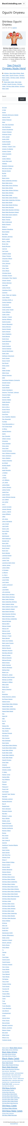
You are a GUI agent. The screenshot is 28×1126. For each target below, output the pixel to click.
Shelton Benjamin (7, 869)
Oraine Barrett (6, 767)
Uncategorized (6, 1013)
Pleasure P (5, 787)
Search (4, 96)
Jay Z (3, 504)
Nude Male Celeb (7, 752)
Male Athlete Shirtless (8, 597)
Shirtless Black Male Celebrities (11, 891)
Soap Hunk (5, 928)
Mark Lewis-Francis (7, 643)
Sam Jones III (6, 840)
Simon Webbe (6, 920)
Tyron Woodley (6, 1006)
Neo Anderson (6, 728)
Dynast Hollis (6, 397)
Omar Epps (5, 762)
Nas (3, 714)
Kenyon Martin (6, 546)
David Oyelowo (6, 346)
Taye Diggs (5, 957)
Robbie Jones (6, 821)
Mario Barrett (6, 638)
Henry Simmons (6, 455)
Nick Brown (5, 735)
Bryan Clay (5, 244)
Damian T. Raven (7, 317)
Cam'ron (4, 249)
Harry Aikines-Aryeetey (9, 453)
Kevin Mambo (6, 553)
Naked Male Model (7, 711)
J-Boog (4, 477)
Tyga (3, 1001)
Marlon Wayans (6, 648)
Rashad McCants (7, 801)
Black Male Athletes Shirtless (9, 1056)
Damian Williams (7, 319)
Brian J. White (6, 241)
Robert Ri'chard (6, 823)
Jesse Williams (6, 514)
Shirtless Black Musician (9, 899)
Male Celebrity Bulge (8, 604)
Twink (4, 998)
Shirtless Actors (6, 874)
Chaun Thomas (6, 256)
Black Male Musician (8, 207)
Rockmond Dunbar (7, 825)
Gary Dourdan (6, 436)
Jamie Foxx (5, 492)
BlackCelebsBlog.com (12, 4)
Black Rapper (13, 1071)
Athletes (6, 73)
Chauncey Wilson (7, 258)
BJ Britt (4, 175)
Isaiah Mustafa (6, 470)
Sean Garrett (6, 852)
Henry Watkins (6, 458)
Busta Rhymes (6, 246)
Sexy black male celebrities (8, 1085)
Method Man (5, 670)
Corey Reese (5, 297)
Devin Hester (6, 358)
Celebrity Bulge (6, 253)
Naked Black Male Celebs (17, 1080)
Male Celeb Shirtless (8, 599)
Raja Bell (4, 796)
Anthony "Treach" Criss (9, 146)
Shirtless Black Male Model (10, 894)
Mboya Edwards (7, 658)
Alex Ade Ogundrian (8, 124)
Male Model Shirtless (8, 611)
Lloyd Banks (5, 577)
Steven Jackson (6, 942)
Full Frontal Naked (19, 1073)
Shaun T (4, 860)
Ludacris (4, 587)
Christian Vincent (7, 275)
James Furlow (6, 490)
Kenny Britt (5, 543)
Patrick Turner (6, 774)
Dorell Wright (5, 387)
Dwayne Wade (6, 395)
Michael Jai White (7, 679)
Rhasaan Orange (7, 811)
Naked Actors (6, 701)
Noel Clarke (5, 743)
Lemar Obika (6, 567)
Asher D (4, 156)
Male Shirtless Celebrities (9, 619)
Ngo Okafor (5, 731)
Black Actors (5, 178)
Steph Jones (5, 937)
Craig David (5, 305)
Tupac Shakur (6, 996)
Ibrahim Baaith (6, 465)
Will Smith (5, 1032)
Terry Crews (5, 967)
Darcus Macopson (7, 324)
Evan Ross (5, 414)
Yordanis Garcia (6, 1040)
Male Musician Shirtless (9, 614)
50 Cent (4, 107)
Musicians (5, 694)
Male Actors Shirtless (8, 594)
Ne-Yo (4, 721)
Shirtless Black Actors (8, 877)
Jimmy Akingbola (7, 521)
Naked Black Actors (6, 1080)
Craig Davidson (6, 307)
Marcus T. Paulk (6, 636)
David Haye (5, 339)
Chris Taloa (5, 268)
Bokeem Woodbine (7, 229)
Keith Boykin (5, 536)
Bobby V (4, 227)
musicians (15, 1078)
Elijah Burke (5, 404)
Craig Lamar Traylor (7, 309)
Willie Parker (5, 1035)
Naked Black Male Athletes (10, 704)
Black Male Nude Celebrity (9, 214)
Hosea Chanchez (7, 460)
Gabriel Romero (6, 431)
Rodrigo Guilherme (7, 828)
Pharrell (4, 782)
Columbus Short (6, 290)
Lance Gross (5, 558)
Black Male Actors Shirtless (10, 185)
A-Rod (4, 110)
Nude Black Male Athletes (9, 745)
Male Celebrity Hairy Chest (10, 606)
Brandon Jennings (7, 236)
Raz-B (4, 804)
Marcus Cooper (6, 626)
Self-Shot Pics (6, 855)
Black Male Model (7, 202)
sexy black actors (16, 1084)
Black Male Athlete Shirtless (10, 190)
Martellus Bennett (7, 653)
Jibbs (3, 516)
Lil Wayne (5, 572)
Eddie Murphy (6, 402)
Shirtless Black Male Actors (10, 886)
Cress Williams (6, 312)
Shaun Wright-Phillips (8, 862)
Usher (4, 1015)
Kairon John (5, 528)
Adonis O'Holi (6, 117)
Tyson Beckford (6, 1008)
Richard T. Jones (7, 816)
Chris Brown (5, 261)
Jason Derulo (6, 494)
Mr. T (3, 692)
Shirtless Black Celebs (8, 884)
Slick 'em (4, 925)
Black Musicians (6, 217)
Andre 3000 (5, 139)
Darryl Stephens (6, 334)
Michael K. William (7, 682)
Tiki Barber (5, 979)
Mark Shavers (6, 645)
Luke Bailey (5, 589)
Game (4, 434)
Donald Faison (6, 382)
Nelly (3, 723)
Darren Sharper (6, 329)
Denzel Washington (7, 351)
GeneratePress (14, 1123)
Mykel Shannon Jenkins (9, 696)
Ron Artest (5, 835)
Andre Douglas (6, 141)
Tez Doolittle (5, 972)
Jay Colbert (5, 499)
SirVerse (4, 923)
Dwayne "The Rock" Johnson (10, 392)
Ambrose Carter (6, 134)
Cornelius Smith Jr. (7, 300)
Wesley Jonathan (7, 1028)
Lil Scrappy (5, 570)
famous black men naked (8, 1073)
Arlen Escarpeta (6, 154)
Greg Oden (5, 448)
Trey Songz (5, 991)
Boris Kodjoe (5, 231)
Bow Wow (5, 234)
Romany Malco (6, 830)
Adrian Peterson (6, 120)
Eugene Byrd (5, 412)
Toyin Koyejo (5, 986)
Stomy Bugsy (6, 945)
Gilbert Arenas (6, 438)
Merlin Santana (6, 665)
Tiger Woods (5, 976)
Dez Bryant (5, 363)
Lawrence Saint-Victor (8, 563)
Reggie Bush (5, 806)
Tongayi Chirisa (6, 984)
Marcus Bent (5, 623)
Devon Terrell (6, 361)
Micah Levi (5, 672)
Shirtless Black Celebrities (9, 881)
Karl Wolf (4, 533)
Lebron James (6, 565)
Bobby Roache (6, 224)
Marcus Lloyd (6, 631)
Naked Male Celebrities (9, 709)
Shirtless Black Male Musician (10, 896)
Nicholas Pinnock (7, 733)
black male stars (5, 1071)
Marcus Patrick (6, 633)
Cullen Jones (6, 314)
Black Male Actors (7, 183)
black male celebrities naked (7, 1061)
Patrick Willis (5, 777)
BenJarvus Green (7, 168)
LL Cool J (5, 575)
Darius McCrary (6, 326)
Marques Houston (7, 650)
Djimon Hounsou (7, 375)
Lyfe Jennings (6, 592)
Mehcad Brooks (6, 660)
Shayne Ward (6, 867)
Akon (3, 122)
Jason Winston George (8, 497)
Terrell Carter (6, 959)
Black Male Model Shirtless (10, 205)
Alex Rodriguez (6, 127)
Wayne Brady (6, 1023)
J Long (4, 475)
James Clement (6, 487)
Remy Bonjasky (6, 808)
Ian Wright (5, 463)
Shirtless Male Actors (8, 903)
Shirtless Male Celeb (8, 911)
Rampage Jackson (7, 799)
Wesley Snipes (6, 1030)
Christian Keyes (6, 273)
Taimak (4, 952)
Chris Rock (5, 266)
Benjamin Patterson (7, 166)
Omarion (4, 765)
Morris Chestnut (6, 689)
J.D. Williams (5, 480)
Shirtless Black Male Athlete (9, 1094)
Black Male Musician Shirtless (10, 210)
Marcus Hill (5, 628)
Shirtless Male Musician (9, 918)
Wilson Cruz (5, 1037)
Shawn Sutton (6, 864)
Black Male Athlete (15, 73)
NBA (3, 718)
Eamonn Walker (6, 399)
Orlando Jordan (6, 770)
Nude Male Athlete (7, 750)
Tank (3, 955)
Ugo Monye (5, 1011)
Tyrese (4, 1003)
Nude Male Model (7, 757)
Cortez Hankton (6, 302)
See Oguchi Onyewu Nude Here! (14, 67)
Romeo (4, 833)
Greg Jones (5, 446)
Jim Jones (5, 519)
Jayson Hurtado (6, 507)
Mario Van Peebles (7, 640)
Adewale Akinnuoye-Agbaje (10, 115)
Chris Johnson (6, 263)
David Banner (6, 336)
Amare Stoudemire (7, 129)
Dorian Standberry (7, 390)
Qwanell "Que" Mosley (8, 794)
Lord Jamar (5, 582)
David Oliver (5, 343)
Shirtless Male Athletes (8, 908)
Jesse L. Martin (6, 511)
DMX (3, 378)
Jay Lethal (5, 502)
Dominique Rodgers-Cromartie (11, 380)
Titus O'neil (5, 981)
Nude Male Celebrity (8, 755)
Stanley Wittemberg (8, 935)
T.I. (3, 950)
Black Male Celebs (19, 1061)
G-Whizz (4, 429)
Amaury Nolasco (7, 132)
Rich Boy (4, 813)
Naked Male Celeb (7, 706)
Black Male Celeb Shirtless (10, 197)
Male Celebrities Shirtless (9, 602)
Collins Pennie (6, 287)
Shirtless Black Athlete (8, 879)
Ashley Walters (6, 158)
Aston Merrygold (7, 161)
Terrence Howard (7, 964)
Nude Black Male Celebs (9, 748)
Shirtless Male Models (8, 916)
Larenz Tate (5, 560)
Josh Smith (5, 526)
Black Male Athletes (7, 193)
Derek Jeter (5, 353)
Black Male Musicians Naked (10, 212)
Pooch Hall (5, 789)
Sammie (4, 843)
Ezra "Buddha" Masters (9, 417)
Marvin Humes (6, 655)
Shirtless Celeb (14, 77)
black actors (5, 1048)
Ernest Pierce (6, 409)
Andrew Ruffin (6, 144)
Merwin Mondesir (7, 667)
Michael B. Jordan (7, 675)
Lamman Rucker (6, 555)
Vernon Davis (6, 1018)
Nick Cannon (5, 738)
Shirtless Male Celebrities (9, 913)
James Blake (5, 485)
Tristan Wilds (6, 993)
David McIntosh (6, 341)
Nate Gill (4, 716)
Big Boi (4, 173)
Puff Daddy (5, 791)
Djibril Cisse (5, 373)
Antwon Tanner (6, 151)
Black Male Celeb (9, 82)
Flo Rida (4, 421)
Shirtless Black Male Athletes (10, 889)
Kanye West (5, 531)
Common (4, 292)
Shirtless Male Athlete (12, 86)
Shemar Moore (6, 872)
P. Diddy (4, 772)
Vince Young (5, 1020)
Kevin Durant (5, 548)
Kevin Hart (5, 550)
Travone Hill (5, 989)
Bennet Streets (6, 171)
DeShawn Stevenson (8, 356)
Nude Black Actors (6, 1082)
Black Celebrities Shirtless (9, 180)
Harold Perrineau (7, 451)
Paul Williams (6, 779)
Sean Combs (6, 850)
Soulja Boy (5, 930)
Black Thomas (6, 219)
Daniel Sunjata (6, 322)
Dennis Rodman (6, 348)
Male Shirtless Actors (16, 1076)
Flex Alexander (6, 419)
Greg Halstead (6, 443)
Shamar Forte (6, 857)
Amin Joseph (6, 137)
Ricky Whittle (6, 818)
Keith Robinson (6, 538)
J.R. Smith (5, 482)
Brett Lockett (6, 239)
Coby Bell (5, 285)
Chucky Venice (6, 280)
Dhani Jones (5, 365)
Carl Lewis (5, 251)
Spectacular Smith (7, 933)
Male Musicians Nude (8, 616)
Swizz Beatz (5, 947)
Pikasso (4, 784)
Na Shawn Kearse (7, 699)
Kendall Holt (5, 541)
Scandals (4, 847)
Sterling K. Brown (7, 940)
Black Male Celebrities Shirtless (11, 200)
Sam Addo (5, 838)
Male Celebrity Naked (8, 609)
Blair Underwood (7, 222)
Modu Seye (5, 687)
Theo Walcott (6, 974)
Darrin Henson (6, 331)
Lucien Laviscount (7, 584)
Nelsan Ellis (5, 726)
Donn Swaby (5, 385)
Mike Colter (5, 684)
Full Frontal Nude (7, 426)
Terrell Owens (6, 962)
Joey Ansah (5, 524)
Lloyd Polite (5, 580)
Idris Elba (4, 468)
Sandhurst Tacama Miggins (10, 845)
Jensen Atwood (6, 509)
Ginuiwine (5, 441)
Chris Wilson (5, 270)
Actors (4, 112)
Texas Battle (5, 969)
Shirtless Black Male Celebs (10, 1099)
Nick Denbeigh (6, 740)
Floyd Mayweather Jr (8, 424)
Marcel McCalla (6, 621)
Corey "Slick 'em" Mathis (9, 295)
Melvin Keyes (6, 662)
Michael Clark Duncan (8, 677)
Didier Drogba (6, 370)
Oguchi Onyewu (14, 75)
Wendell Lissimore (7, 1025)
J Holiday (5, 472)
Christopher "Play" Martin (9, 278)
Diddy (4, 368)
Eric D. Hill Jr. (6, 407)
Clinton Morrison (7, 283)
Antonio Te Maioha (7, 149)
